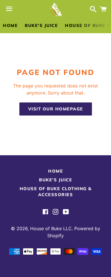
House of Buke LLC (51, 228)
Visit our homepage (55, 109)
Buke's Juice (41, 25)
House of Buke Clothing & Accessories (56, 191)
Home (10, 25)
